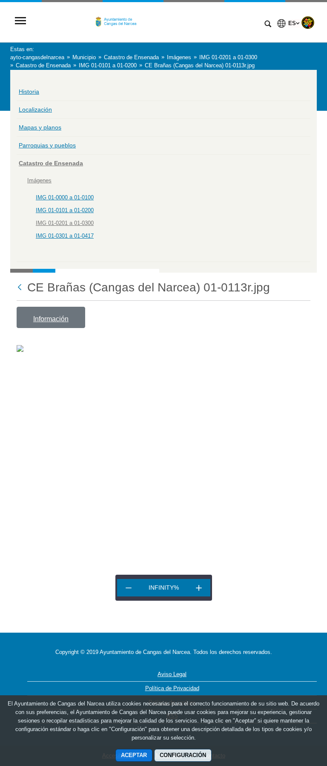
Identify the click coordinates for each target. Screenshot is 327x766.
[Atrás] (20, 287)
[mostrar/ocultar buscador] (268, 24)
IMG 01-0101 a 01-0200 (65, 210)
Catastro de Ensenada (51, 163)
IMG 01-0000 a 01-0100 (65, 197)
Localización (35, 109)
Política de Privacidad (172, 688)
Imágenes (39, 180)
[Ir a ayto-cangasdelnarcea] (144, 21)
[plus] (198, 587)
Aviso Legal (172, 674)
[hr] (128, 587)
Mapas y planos (40, 127)
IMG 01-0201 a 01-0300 (65, 223)
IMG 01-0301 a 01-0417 (65, 236)
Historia (29, 91)
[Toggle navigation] (20, 21)
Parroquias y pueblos (47, 145)
